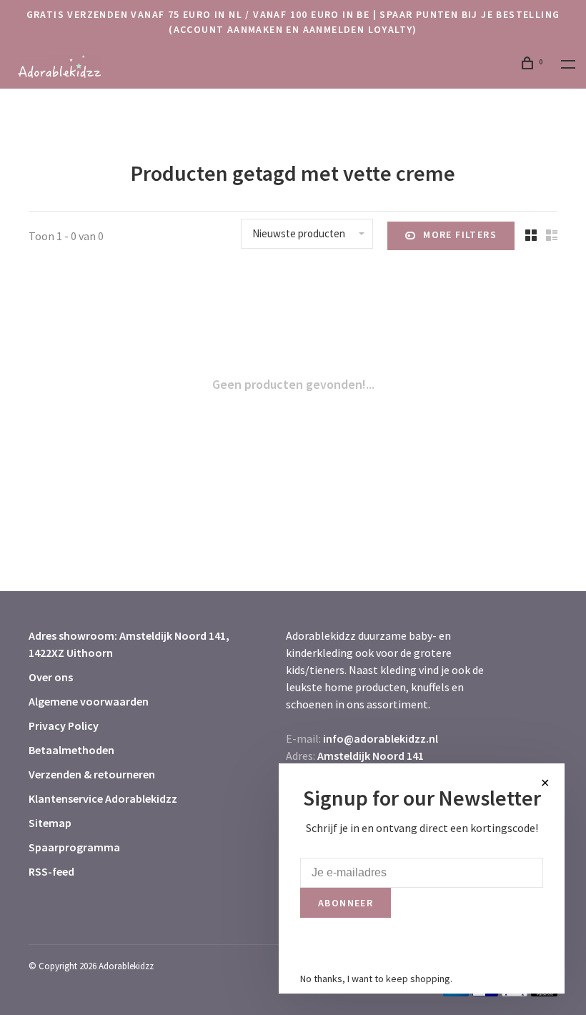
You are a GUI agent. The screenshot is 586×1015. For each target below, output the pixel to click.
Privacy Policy (64, 725)
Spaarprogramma (74, 847)
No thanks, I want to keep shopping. (376, 978)
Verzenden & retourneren (92, 774)
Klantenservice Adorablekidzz (103, 798)
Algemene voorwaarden (89, 701)
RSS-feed (51, 871)
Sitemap (50, 823)
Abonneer (345, 902)
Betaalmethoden (71, 750)
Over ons (51, 677)
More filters (460, 234)
